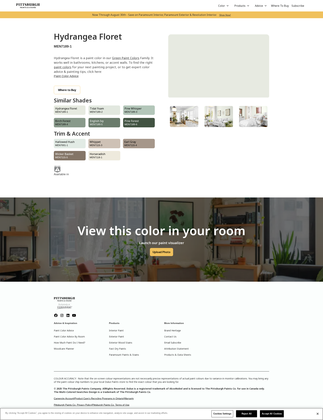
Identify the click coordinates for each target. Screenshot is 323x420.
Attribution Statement (176, 348)
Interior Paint (116, 330)
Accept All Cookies (272, 413)
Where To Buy (280, 6)
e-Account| (69, 398)
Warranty (129, 398)
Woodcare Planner (64, 348)
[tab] (184, 116)
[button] (224, 6)
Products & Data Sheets (177, 354)
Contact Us (170, 336)
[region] (161, 414)
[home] (28, 5)
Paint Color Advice (66, 76)
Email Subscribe (172, 342)
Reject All (247, 413)
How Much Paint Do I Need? (69, 342)
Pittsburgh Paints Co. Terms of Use (110, 404)
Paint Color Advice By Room (69, 336)
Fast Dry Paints (117, 348)
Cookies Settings (222, 413)
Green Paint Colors (125, 58)
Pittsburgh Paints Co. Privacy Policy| (73, 404)
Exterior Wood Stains (120, 342)
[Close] (317, 413)
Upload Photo (161, 252)
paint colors (62, 67)
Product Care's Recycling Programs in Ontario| (99, 398)
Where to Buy (67, 90)
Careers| (58, 398)
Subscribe (298, 6)
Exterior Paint (116, 336)
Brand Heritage (172, 330)
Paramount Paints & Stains (124, 354)
